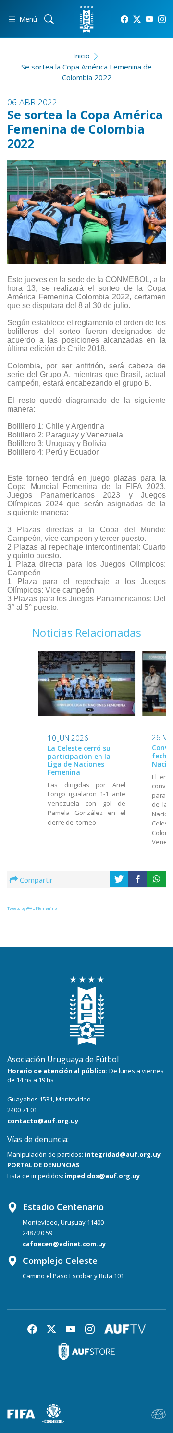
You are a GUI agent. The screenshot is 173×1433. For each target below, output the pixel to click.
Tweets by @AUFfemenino (32, 908)
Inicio (81, 55)
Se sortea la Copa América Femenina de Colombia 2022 (86, 72)
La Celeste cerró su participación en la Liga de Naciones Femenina (79, 760)
